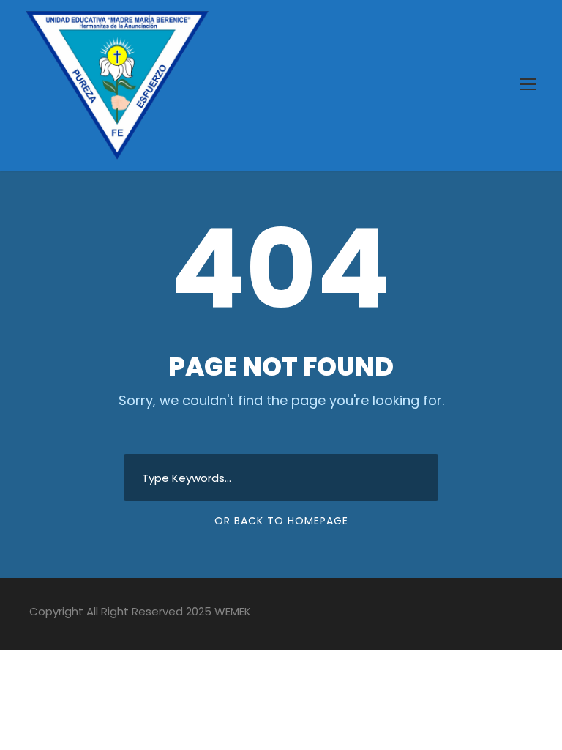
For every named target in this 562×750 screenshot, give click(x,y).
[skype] (476, 613)
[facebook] (424, 613)
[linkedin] (450, 613)
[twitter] (501, 613)
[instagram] (527, 613)
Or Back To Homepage (281, 520)
